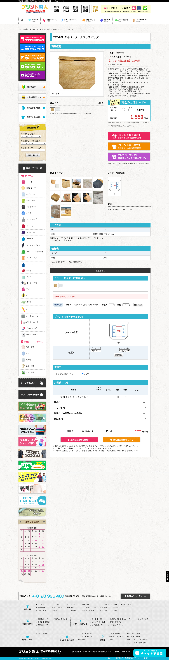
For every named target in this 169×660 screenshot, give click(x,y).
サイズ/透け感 (97, 625)
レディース (30, 194)
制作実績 (81, 640)
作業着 (28, 360)
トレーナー (30, 232)
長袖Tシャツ (31, 188)
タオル (28, 302)
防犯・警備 (30, 372)
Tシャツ (29, 182)
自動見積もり (43, 619)
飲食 (27, 353)
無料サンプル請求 (134, 637)
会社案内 (107, 658)
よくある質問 (114, 633)
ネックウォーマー (33, 316)
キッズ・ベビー (32, 258)
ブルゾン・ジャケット (34, 252)
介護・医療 (30, 347)
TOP (20, 29)
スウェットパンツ (33, 245)
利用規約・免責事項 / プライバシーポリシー (133, 658)
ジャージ (29, 226)
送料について (43, 625)
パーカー (29, 239)
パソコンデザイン (116, 625)
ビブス (28, 289)
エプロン (29, 265)
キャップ (29, 271)
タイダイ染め (143, 619)
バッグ (28, 277)
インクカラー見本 (98, 622)
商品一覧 (27, 29)
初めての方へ (43, 633)
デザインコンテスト (117, 637)
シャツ (28, 213)
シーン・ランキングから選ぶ (138, 640)
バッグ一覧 (37, 29)
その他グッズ (31, 328)
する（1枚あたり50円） (65, 374)
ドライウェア (31, 207)
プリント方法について (86, 637)
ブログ (111, 640)
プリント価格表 (44, 622)
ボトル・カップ (32, 322)
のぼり (28, 309)
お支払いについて (60, 619)
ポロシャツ (30, 201)
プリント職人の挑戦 (85, 633)
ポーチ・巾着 (32, 283)
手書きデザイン (116, 622)
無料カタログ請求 (134, 633)
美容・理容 (30, 366)
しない (86, 374)
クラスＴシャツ (32, 335)
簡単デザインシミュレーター (121, 619)
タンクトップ (31, 219)
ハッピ (28, 295)
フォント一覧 (97, 619)
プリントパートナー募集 (136, 643)
